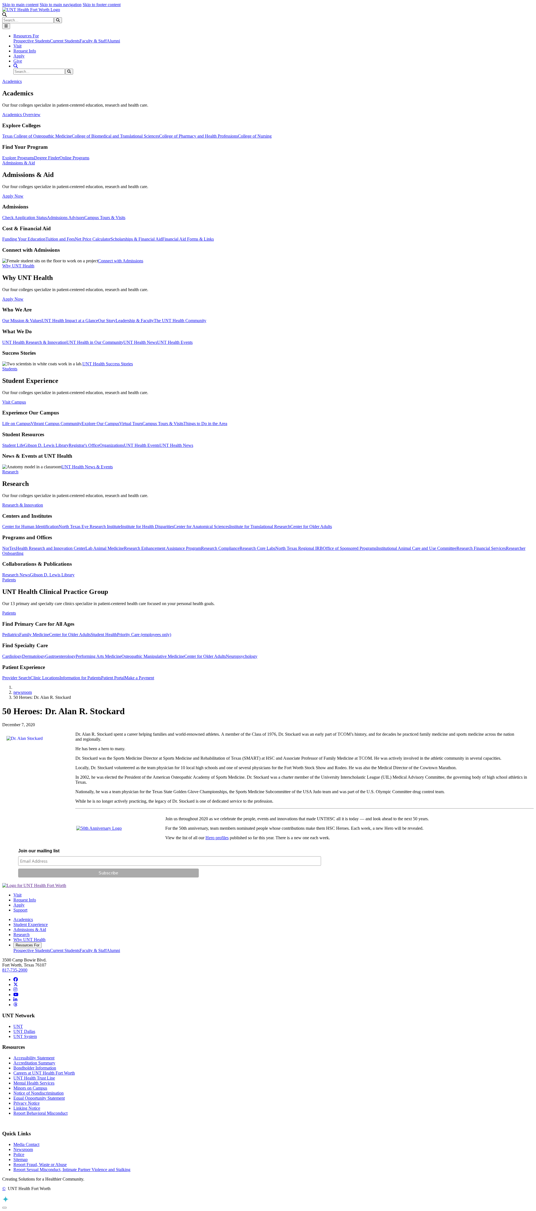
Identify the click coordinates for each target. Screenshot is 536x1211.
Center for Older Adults (311, 526)
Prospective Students (31, 41)
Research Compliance (220, 548)
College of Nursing (255, 136)
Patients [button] (9, 579)
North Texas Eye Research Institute (90, 526)
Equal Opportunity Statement (39, 1098)
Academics (23, 919)
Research (21, 934)
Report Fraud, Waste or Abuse (40, 1164)
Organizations (111, 445)
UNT (18, 1026)
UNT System (25, 1036)
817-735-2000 (14, 970)
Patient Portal (113, 677)
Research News (16, 574)
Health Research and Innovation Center (50, 548)
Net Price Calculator (93, 239)
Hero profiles (217, 837)
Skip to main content (20, 4)
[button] (4, 14)
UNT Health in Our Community (94, 342)
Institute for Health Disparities (147, 526)
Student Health (104, 634)
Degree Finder (46, 157)
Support (20, 910)
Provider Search (16, 677)
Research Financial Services (481, 548)
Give (17, 61)
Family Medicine (34, 634)
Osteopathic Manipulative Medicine (152, 656)
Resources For (27, 945)
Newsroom (23, 1149)
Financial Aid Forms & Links (188, 239)
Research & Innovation (22, 505)
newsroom (22, 692)
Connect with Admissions (120, 260)
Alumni (113, 41)
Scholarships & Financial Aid (136, 239)
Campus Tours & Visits (104, 217)
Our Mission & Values (22, 320)
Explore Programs (18, 157)
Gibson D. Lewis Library (46, 445)
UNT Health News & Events (87, 466)
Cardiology (12, 656)
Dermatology (33, 656)
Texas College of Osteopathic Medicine (37, 136)
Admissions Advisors (65, 217)
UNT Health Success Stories (107, 363)
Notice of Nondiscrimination (38, 1093)
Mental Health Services (33, 1083)
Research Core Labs (257, 548)
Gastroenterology (60, 656)
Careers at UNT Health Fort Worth (44, 1073)
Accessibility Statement (33, 1058)
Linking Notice (26, 1108)
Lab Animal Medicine (104, 548)
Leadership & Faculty (135, 320)
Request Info (24, 51)
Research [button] (10, 471)
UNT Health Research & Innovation (34, 342)
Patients (9, 613)
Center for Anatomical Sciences (201, 526)
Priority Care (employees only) (144, 634)
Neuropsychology (241, 656)
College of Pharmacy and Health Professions (198, 136)
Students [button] (9, 368)
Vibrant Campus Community (56, 423)
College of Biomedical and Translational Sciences (115, 136)
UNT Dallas (24, 1031)
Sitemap (20, 1159)
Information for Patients (80, 677)
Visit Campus (14, 402)
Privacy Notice (26, 1103)
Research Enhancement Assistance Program (162, 548)
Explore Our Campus (100, 423)
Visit (17, 46)
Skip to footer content (102, 4)
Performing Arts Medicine (98, 656)
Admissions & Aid (29, 929)
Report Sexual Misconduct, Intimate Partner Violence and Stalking (71, 1169)
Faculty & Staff (93, 41)
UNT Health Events (175, 342)
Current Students (65, 41)
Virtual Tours (130, 423)
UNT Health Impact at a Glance (70, 320)
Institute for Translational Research (259, 526)
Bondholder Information (34, 1068)
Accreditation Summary (34, 1063)
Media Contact (26, 1144)
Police (18, 1154)
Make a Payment (139, 677)
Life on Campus (16, 423)
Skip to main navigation (61, 4)
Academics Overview (21, 114)
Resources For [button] (26, 35)
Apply (19, 56)
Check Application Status (24, 217)
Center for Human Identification (30, 526)
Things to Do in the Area (205, 423)
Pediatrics (10, 634)
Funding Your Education (24, 239)
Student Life (13, 445)
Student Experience (30, 924)
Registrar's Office (84, 445)
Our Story (107, 320)
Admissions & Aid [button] (18, 162)
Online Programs (74, 157)
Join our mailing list (38, 850)
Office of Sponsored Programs (349, 548)
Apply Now (12, 196)
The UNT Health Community (180, 320)
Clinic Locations (44, 677)
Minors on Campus (30, 1088)
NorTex (9, 548)
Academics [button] (12, 81)
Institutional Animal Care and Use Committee (416, 548)
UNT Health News (140, 342)
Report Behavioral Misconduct (40, 1113)
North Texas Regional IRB (299, 548)
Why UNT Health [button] (18, 265)
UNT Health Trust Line (34, 1078)
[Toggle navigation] (6, 26)
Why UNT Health (29, 939)
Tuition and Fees (60, 239)
